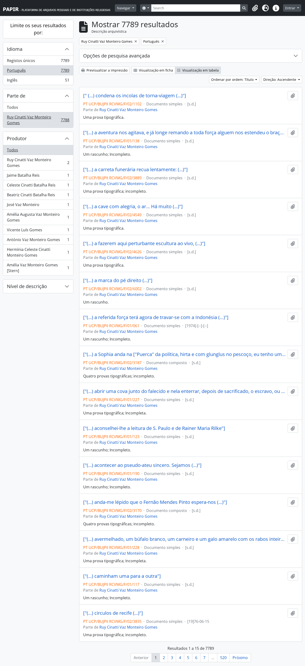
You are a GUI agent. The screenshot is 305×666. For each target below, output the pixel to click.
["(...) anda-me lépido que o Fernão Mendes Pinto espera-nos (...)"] (155, 502)
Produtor (17, 138)
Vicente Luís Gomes (38, 231)
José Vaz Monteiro (38, 206)
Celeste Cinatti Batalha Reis (38, 186)
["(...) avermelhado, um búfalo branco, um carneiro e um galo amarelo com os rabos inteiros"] (184, 539)
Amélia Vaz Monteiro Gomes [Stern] (38, 267)
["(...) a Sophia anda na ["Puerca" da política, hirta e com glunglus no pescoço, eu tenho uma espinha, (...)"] (184, 354)
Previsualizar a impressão (106, 70)
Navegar (124, 8)
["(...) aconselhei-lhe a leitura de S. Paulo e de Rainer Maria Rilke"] (154, 428)
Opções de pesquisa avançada (116, 55)
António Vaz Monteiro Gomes (38, 241)
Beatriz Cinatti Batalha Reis (38, 196)
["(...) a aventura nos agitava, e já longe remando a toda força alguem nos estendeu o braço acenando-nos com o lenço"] (184, 132)
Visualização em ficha (155, 70)
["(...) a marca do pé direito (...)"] (117, 280)
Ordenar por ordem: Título (232, 79)
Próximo (240, 657)
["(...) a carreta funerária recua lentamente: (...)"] (135, 169)
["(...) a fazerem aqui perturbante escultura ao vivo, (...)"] (144, 243)
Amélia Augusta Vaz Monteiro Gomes (38, 217)
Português (38, 71)
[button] (255, 8)
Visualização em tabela (200, 70)
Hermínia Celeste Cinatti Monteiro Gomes (38, 252)
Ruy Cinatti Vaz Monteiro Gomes (38, 119)
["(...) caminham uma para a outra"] (122, 576)
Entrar (290, 8)
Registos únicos (38, 62)
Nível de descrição (27, 286)
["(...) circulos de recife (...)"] (113, 613)
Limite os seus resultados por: (38, 29)
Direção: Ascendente (280, 79)
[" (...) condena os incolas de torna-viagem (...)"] (134, 95)
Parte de (16, 96)
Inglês (38, 81)
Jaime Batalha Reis (38, 176)
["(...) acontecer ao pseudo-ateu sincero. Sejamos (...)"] (142, 465)
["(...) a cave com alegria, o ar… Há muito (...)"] (133, 206)
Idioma (14, 49)
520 (223, 657)
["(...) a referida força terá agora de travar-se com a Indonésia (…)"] (156, 317)
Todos (12, 107)
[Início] (59, 8)
